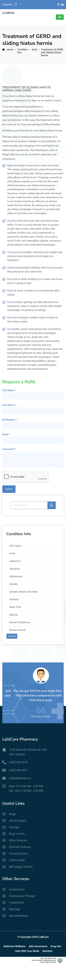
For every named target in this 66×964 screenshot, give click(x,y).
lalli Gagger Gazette (21, 866)
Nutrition (47, 951)
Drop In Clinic (17, 833)
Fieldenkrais (16, 902)
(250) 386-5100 (18, 762)
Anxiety (14, 584)
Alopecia (15, 568)
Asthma (14, 599)
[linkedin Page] (62, 4)
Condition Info (22, 51)
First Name (8, 390)
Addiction (15, 561)
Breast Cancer (18, 629)
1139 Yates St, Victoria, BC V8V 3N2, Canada (28, 752)
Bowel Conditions (20, 622)
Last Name (8, 405)
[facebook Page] (58, 4)
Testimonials (17, 860)
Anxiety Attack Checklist (24, 591)
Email (5, 434)
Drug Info (55, 946)
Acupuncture (17, 889)
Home (10, 49)
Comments (8, 449)
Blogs (12, 814)
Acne (12, 553)
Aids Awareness (38, 946)
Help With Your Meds (27, 951)
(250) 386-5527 (18, 770)
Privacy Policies (18, 853)
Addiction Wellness (14, 946)
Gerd (34, 49)
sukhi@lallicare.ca (20, 778)
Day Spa (14, 827)
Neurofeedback (18, 915)
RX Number (8, 419)
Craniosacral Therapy (22, 896)
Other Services (18, 840)
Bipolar (14, 614)
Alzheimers (16, 576)
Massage (14, 909)
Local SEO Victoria (48, 962)
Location (7, 4)
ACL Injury (15, 545)
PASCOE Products (20, 847)
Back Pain (15, 607)
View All (12, 636)
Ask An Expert (17, 820)
